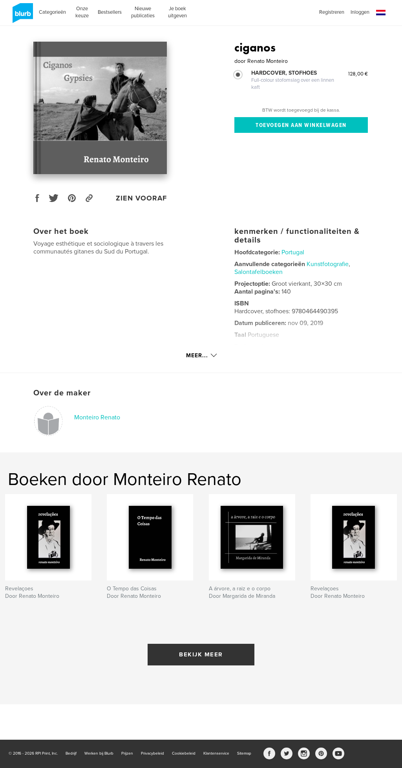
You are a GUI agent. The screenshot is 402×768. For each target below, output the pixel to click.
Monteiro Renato (97, 417)
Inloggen (360, 12)
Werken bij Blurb (98, 753)
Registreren (331, 12)
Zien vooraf (141, 198)
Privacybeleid (152, 753)
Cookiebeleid (184, 753)
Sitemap (244, 753)
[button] (381, 13)
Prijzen (127, 753)
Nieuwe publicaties (143, 12)
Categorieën (52, 12)
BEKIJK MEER (201, 654)
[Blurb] (21, 16)
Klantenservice (216, 753)
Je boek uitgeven (177, 12)
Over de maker (62, 393)
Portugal (292, 252)
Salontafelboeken (258, 272)
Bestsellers (110, 12)
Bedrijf (71, 753)
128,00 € (357, 73)
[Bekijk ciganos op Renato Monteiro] (100, 108)
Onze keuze (82, 12)
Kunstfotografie (328, 264)
